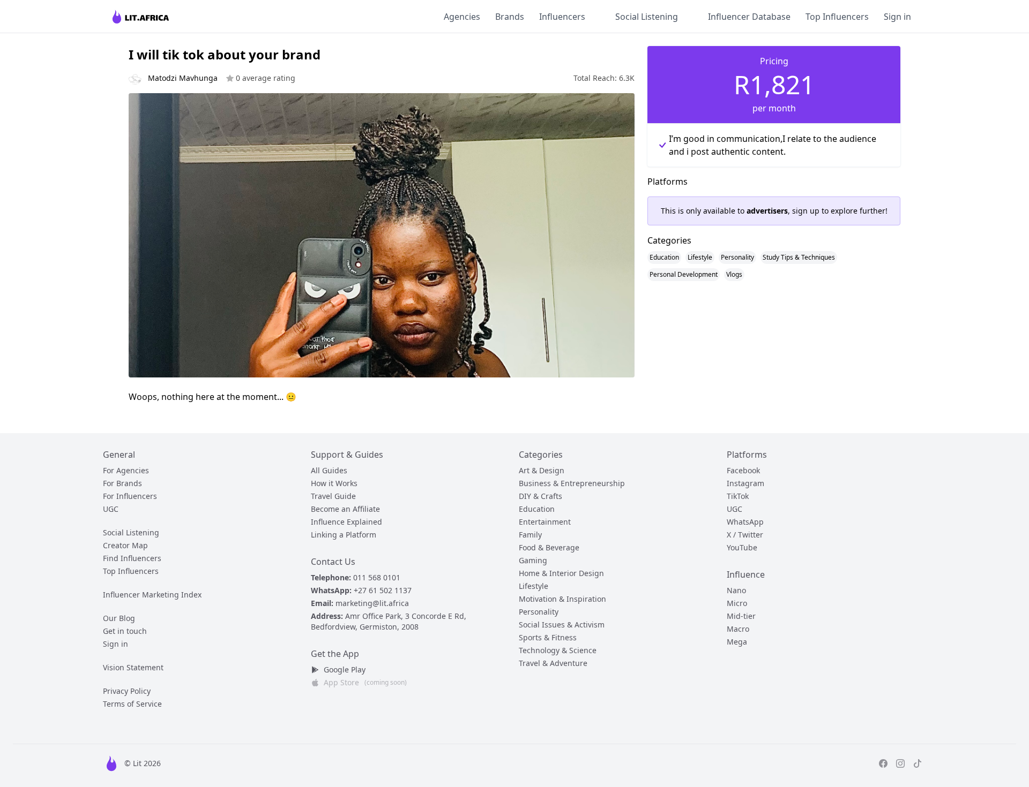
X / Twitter (745, 534)
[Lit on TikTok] (917, 763)
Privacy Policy (127, 691)
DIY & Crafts (540, 496)
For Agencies (126, 470)
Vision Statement (133, 667)
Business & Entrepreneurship (572, 483)
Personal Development (684, 274)
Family (530, 534)
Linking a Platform (343, 534)
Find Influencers (132, 558)
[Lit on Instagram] (900, 763)
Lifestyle (700, 257)
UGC (110, 509)
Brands (509, 16)
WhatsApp (745, 522)
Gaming (533, 560)
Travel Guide (333, 496)
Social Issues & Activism (562, 624)
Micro (737, 603)
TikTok (738, 496)
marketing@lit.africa (372, 603)
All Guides (329, 470)
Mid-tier (741, 616)
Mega (737, 642)
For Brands (122, 483)
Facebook (743, 470)
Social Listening (646, 16)
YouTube (742, 547)
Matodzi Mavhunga (221, 78)
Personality (737, 257)
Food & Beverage (549, 547)
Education (664, 257)
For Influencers (130, 496)
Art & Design (541, 470)
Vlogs (734, 274)
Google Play (345, 669)
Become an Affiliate (345, 509)
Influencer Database (749, 16)
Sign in (897, 16)
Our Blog (119, 618)
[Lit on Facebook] (883, 763)
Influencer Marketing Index (152, 594)
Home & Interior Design (561, 573)
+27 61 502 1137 (383, 590)
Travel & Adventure (553, 663)
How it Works (334, 483)
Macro (738, 629)
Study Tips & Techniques (799, 257)
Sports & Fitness (548, 637)
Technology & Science (557, 650)
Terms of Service (132, 704)
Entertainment (545, 522)
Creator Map (125, 545)
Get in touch (125, 631)
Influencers (562, 16)
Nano (736, 590)
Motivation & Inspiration (562, 599)
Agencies (462, 16)
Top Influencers (837, 16)
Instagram (745, 483)
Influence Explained (346, 522)
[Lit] (141, 16)
